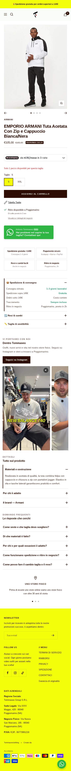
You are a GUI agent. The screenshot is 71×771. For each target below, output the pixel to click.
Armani (8, 119)
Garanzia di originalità (49, 681)
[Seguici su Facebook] (7, 673)
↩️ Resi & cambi (13, 315)
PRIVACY (43, 664)
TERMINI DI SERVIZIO (50, 652)
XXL (20, 182)
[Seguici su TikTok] (22, 673)
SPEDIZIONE (45, 669)
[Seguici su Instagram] (15, 673)
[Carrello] (65, 14)
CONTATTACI (45, 675)
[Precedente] (5, 113)
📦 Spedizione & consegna (21, 282)
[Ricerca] (11, 14)
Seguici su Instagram (16, 360)
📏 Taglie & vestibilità (16, 324)
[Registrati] (53, 635)
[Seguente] (65, 113)
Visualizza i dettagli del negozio (20, 218)
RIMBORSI (44, 658)
